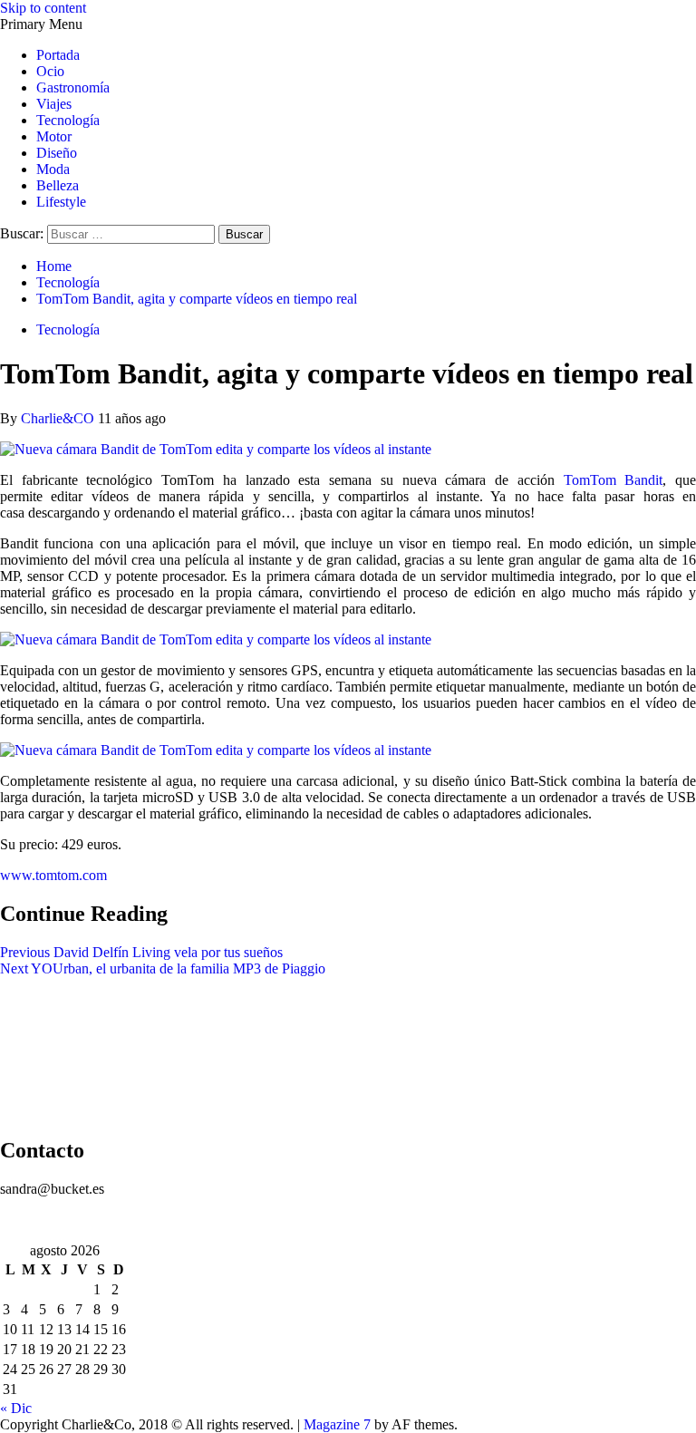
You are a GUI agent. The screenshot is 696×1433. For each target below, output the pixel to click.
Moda (53, 169)
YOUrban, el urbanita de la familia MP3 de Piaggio (162, 968)
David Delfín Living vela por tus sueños (141, 952)
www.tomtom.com (53, 875)
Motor (54, 136)
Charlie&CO (59, 418)
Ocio (50, 71)
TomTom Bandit (613, 480)
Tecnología (68, 120)
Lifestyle (61, 201)
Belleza (57, 185)
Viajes (54, 103)
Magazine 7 (337, 1424)
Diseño (56, 152)
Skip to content (43, 7)
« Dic (16, 1408)
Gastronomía (73, 87)
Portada (58, 55)
